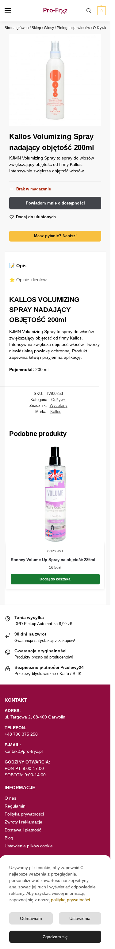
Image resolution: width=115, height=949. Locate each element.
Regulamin (15, 806)
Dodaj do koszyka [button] (55, 579)
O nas (10, 798)
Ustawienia (79, 918)
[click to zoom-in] (55, 80)
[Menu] (14, 10)
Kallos (55, 411)
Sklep (36, 28)
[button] (101, 10)
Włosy (49, 28)
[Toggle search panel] (89, 10)
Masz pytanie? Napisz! (55, 236)
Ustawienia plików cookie (29, 845)
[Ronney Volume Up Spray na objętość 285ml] (55, 494)
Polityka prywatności (24, 814)
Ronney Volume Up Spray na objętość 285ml (53, 559)
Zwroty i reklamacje (23, 822)
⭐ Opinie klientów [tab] (28, 279)
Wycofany (58, 405)
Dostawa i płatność (23, 829)
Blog (9, 837)
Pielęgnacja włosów (73, 28)
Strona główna (17, 28)
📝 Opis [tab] (17, 265)
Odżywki (100, 28)
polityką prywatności (70, 899)
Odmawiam (31, 918)
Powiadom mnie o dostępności (55, 203)
